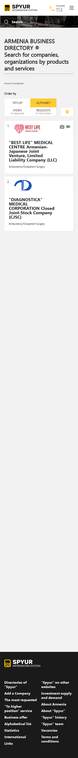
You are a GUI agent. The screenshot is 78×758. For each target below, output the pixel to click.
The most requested (20, 700)
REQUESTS (43, 111)
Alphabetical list (17, 724)
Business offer (15, 717)
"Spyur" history (54, 717)
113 (59, 9)
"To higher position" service (18, 708)
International (15, 737)
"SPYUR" (17, 103)
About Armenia (53, 704)
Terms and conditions (50, 739)
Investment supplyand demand (56, 695)
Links (8, 743)
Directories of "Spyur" (15, 684)
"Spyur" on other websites (55, 684)
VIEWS (17, 111)
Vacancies (49, 730)
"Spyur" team (52, 724)
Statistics (11, 730)
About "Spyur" (53, 711)
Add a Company (17, 693)
